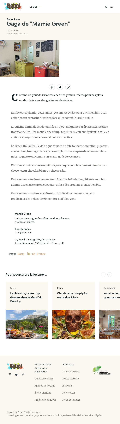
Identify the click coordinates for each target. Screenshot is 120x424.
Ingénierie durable (45, 399)
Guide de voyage (44, 378)
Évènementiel (43, 392)
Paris (21, 254)
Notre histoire (70, 378)
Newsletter (68, 392)
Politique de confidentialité (69, 415)
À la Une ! (67, 385)
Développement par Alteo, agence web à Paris (31, 415)
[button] (103, 274)
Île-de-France (36, 254)
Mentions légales (93, 415)
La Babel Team (70, 371)
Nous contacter (71, 399)
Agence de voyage (45, 385)
